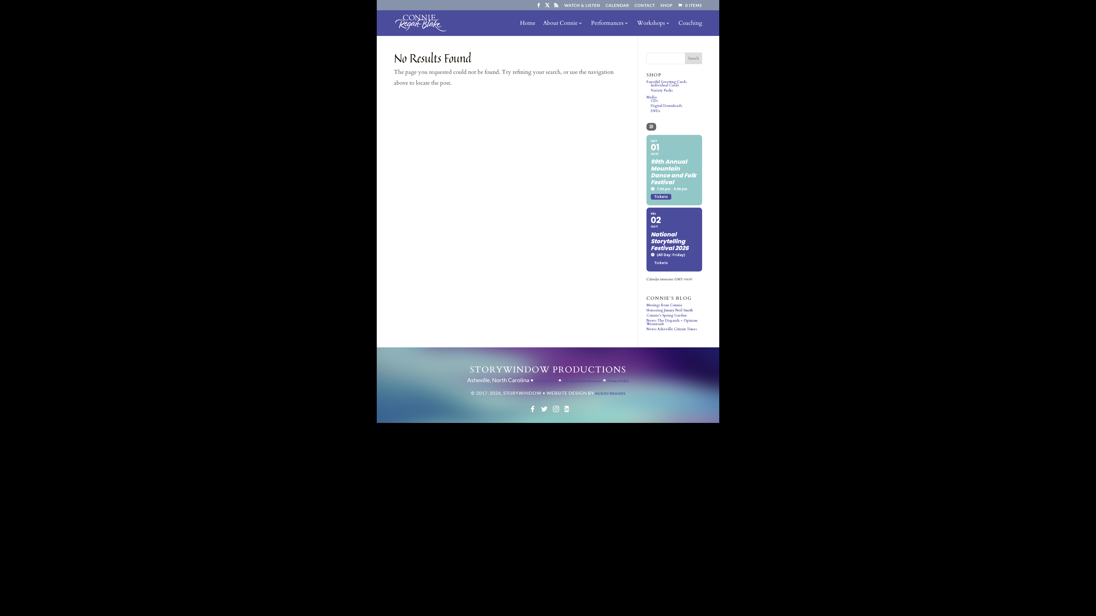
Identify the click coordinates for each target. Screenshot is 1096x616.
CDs (654, 100)
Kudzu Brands (610, 393)
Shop (666, 5)
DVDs (655, 111)
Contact (644, 5)
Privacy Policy (618, 381)
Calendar (617, 5)
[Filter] (651, 127)
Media (651, 97)
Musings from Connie (664, 305)
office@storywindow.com (582, 381)
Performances (607, 24)
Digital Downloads (666, 106)
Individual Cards (665, 85)
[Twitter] (544, 411)
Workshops (651, 24)
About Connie (560, 24)
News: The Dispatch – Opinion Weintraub (672, 322)
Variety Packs (662, 90)
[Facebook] (532, 411)
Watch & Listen (582, 5)
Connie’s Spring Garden (666, 315)
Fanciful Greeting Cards (666, 82)
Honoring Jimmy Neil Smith (669, 310)
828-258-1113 (546, 381)
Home (527, 24)
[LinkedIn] (568, 411)
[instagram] (556, 411)
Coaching (690, 24)
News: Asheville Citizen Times (671, 329)
